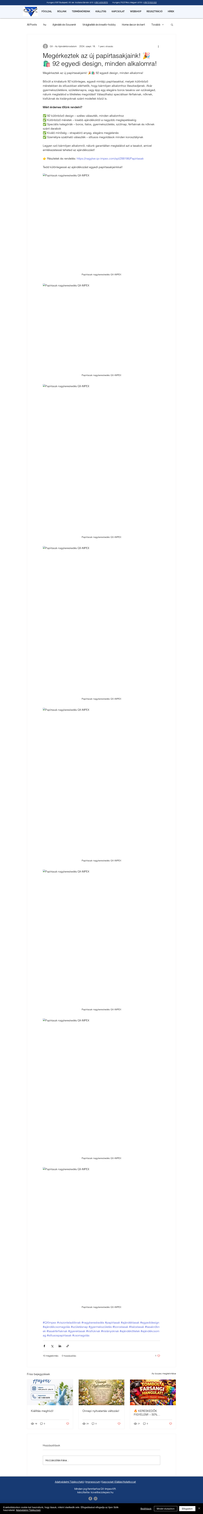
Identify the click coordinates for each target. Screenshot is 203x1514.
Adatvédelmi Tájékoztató (69, 1482)
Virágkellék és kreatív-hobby (99, 24)
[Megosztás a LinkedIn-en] (59, 1346)
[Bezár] (199, 1508)
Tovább (155, 24)
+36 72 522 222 (150, 2)
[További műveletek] (158, 46)
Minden (78, 1489)
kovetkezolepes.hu (102, 1492)
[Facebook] (90, 1498)
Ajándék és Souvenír (64, 24)
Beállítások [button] (146, 1508)
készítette (83, 1492)
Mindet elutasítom (166, 1508)
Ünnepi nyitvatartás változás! (100, 1411)
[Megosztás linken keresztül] (67, 1346)
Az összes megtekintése (164, 1373)
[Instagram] (95, 1498)
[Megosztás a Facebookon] (44, 1346)
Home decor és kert (133, 24)
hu (44, 24)
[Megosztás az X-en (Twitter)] (52, 1346)
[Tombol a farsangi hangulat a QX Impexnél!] (153, 1392)
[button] (172, 24)
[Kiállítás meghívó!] (50, 1392)
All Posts (32, 24)
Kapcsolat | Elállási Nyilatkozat (119, 1482)
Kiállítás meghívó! (42, 1411)
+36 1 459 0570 (101, 2)
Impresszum (93, 1482)
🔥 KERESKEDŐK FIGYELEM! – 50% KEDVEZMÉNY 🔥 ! (146, 1412)
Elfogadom (187, 1508)
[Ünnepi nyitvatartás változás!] (101, 1392)
